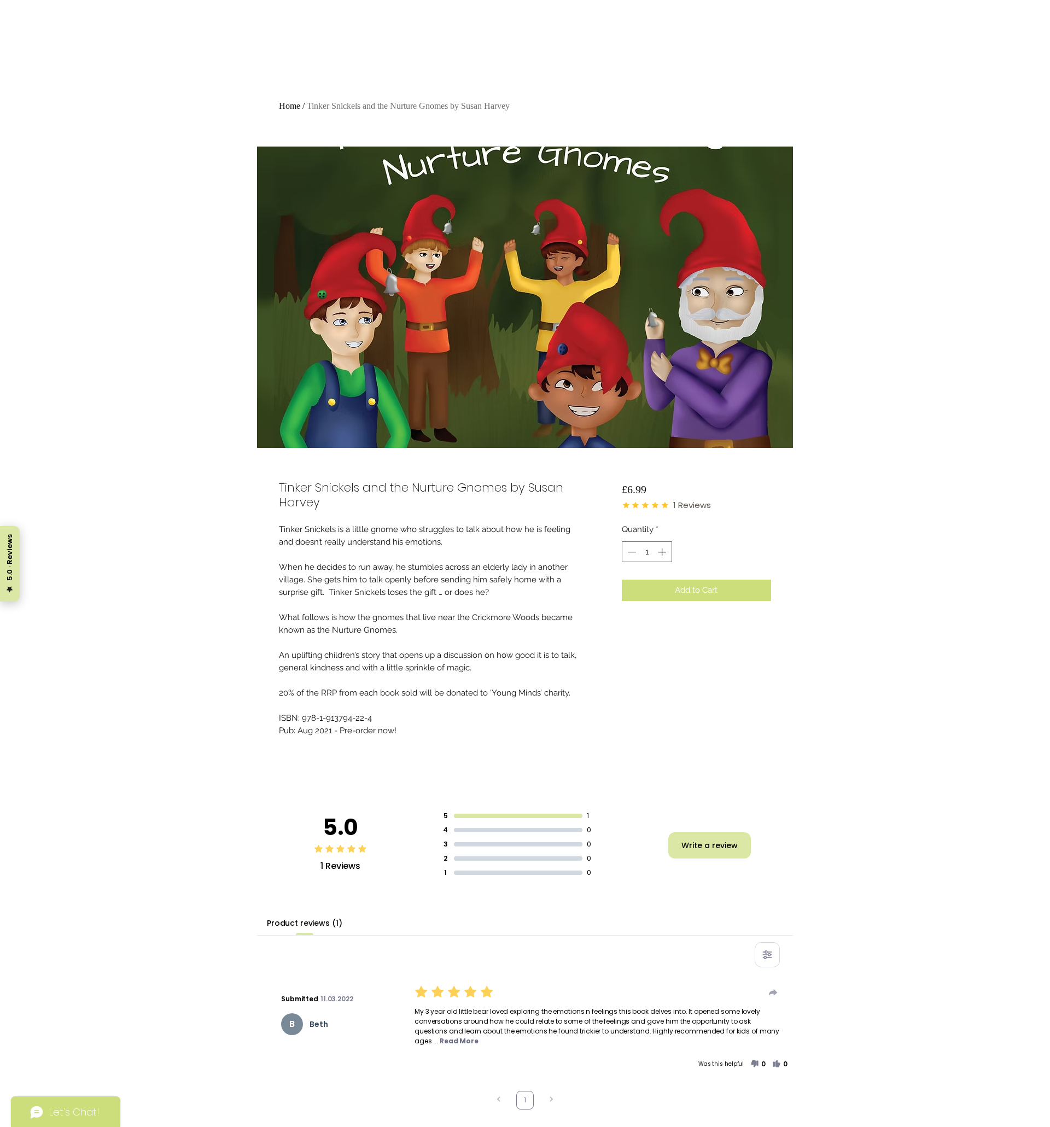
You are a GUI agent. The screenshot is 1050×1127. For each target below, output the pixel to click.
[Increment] (663, 552)
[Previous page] (499, 1100)
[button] (758, 1064)
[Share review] (773, 992)
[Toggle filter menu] (767, 954)
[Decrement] (630, 552)
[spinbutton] (647, 552)
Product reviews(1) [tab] (304, 923)
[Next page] (551, 1100)
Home (289, 105)
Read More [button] (459, 1041)
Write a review (709, 845)
